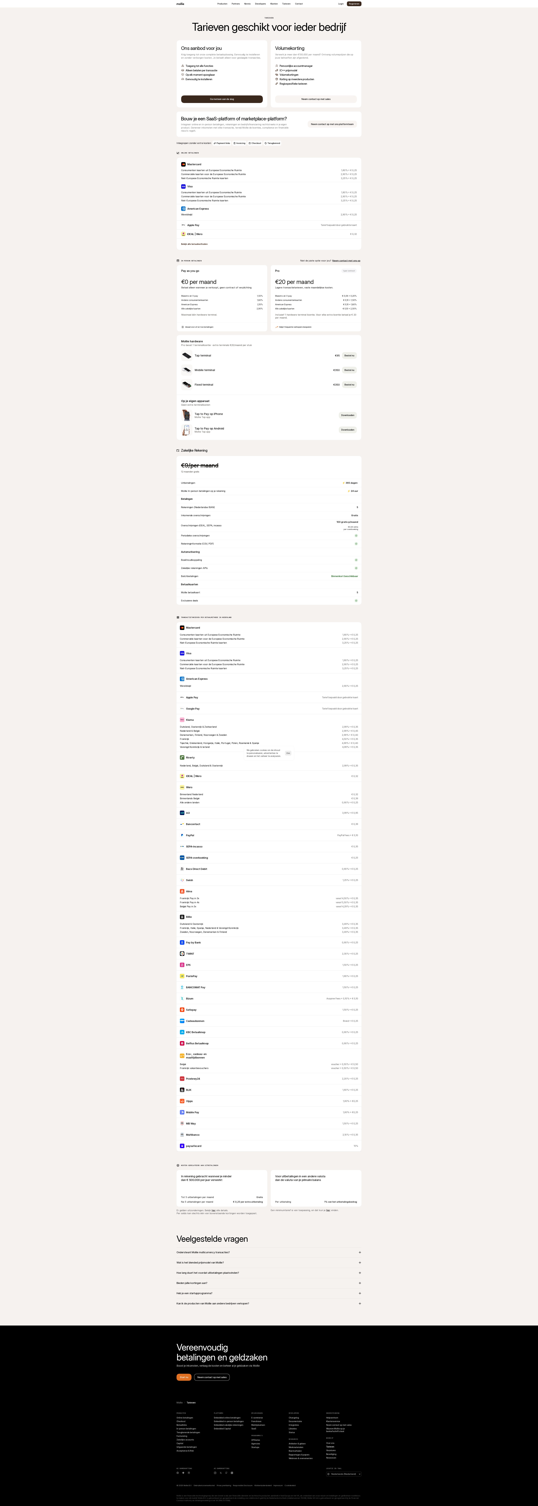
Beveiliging (331, 1454)
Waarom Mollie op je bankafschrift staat (335, 1429)
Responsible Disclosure (242, 1485)
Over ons (330, 1443)
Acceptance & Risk (185, 1451)
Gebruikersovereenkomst (204, 1485)
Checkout (181, 1421)
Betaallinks (182, 1425)
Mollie (180, 1402)
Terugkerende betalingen (188, 1432)
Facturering (182, 1436)
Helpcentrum (332, 1417)
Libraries (293, 1428)
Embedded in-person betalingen (229, 1421)
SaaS (253, 1428)
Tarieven (330, 1446)
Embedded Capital (222, 1428)
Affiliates (255, 1440)
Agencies (255, 1443)
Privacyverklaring (224, 1485)
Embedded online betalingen (227, 1417)
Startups (255, 1447)
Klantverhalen (295, 1451)
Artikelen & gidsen (297, 1443)
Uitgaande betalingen (187, 1447)
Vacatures (331, 1450)
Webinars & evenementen (301, 1458)
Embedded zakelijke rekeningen (228, 1425)
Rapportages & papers (299, 1454)
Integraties (294, 1425)
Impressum (278, 1485)
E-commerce (257, 1417)
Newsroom (331, 1458)
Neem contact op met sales (339, 1425)
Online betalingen (185, 1417)
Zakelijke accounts (185, 1439)
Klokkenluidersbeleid (263, 1485)
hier (214, 1210)
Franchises (256, 1421)
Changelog (294, 1417)
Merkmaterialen (296, 1447)
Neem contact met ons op (346, 260)
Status (292, 1432)
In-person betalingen (186, 1428)
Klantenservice (333, 1421)
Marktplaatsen (258, 1425)
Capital (180, 1443)
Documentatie (295, 1421)
